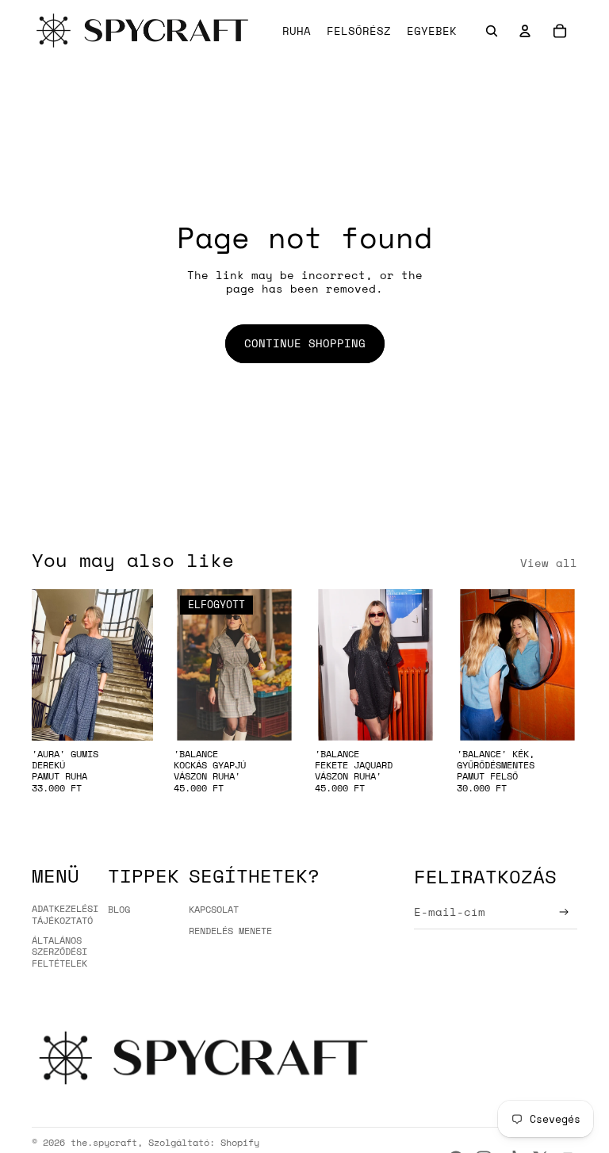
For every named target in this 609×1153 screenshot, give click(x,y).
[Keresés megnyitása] (491, 30)
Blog (119, 909)
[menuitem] (432, 30)
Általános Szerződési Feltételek (59, 951)
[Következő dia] (140, 664)
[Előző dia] (44, 664)
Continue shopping (305, 343)
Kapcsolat (214, 909)
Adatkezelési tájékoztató (65, 914)
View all (548, 563)
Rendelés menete (230, 930)
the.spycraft (104, 1142)
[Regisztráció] (564, 912)
